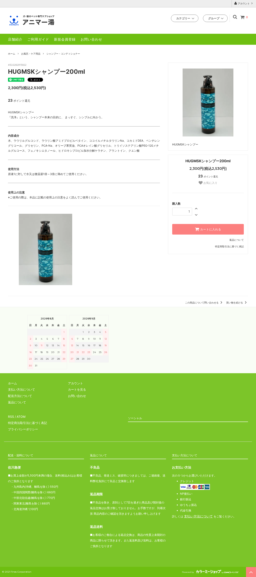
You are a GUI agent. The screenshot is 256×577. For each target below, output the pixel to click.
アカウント (243, 3)
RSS (11, 417)
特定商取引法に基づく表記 (229, 246)
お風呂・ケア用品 (30, 53)
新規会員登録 (65, 39)
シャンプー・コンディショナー (63, 53)
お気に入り (210, 182)
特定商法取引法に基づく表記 (27, 423)
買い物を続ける (235, 302)
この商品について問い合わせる (202, 302)
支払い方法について (198, 516)
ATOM (21, 417)
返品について (236, 239)
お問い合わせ (91, 39)
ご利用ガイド (38, 39)
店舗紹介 (15, 39)
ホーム (11, 53)
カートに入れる (210, 229)
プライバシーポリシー (23, 429)
